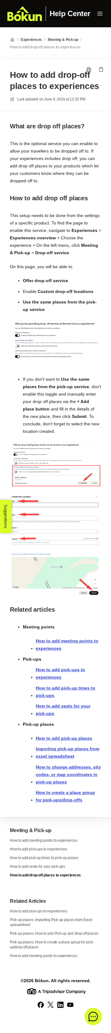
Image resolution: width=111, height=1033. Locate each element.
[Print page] (89, 69)
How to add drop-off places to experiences (45, 47)
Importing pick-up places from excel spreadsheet (67, 752)
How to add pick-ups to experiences (60, 673)
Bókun (42, 980)
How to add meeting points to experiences (67, 644)
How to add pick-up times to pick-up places (44, 858)
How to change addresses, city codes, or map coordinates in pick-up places (68, 774)
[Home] (24, 14)
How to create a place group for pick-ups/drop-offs (65, 796)
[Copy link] (101, 69)
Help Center (70, 13)
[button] (93, 1016)
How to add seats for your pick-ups (63, 709)
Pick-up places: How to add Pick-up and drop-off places (54, 933)
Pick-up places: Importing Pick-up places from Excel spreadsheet (51, 922)
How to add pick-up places (64, 738)
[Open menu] (100, 14)
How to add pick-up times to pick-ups (65, 691)
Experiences (31, 40)
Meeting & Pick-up (63, 40)
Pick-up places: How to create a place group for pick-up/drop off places (52, 944)
